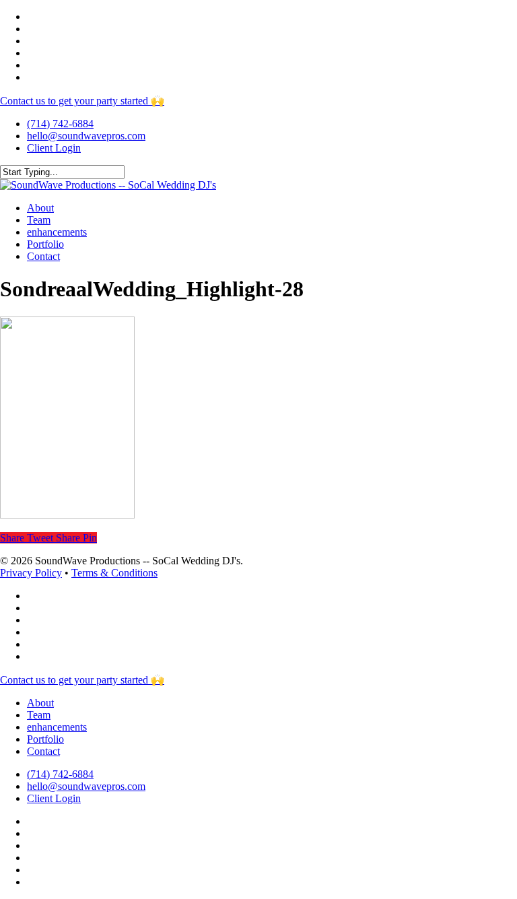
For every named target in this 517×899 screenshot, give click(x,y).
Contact (43, 751)
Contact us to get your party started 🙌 (82, 100)
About (40, 702)
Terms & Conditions (114, 572)
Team (38, 715)
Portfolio (45, 739)
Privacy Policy (31, 572)
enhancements (57, 727)
